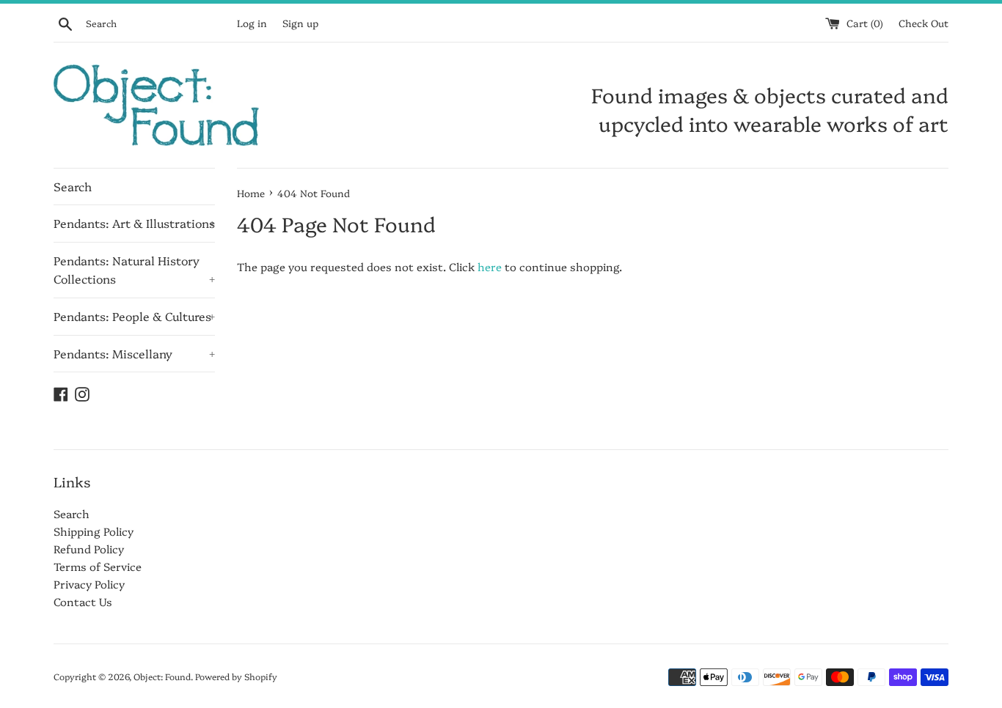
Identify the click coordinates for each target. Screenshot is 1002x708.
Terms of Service (98, 566)
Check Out (923, 22)
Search (73, 186)
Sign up (300, 22)
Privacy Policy (89, 583)
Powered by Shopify (236, 676)
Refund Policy (89, 548)
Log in (252, 22)
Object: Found (162, 676)
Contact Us (83, 601)
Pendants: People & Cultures (134, 316)
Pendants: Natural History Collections (134, 269)
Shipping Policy (94, 531)
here (490, 266)
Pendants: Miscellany (134, 353)
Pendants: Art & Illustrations (134, 223)
